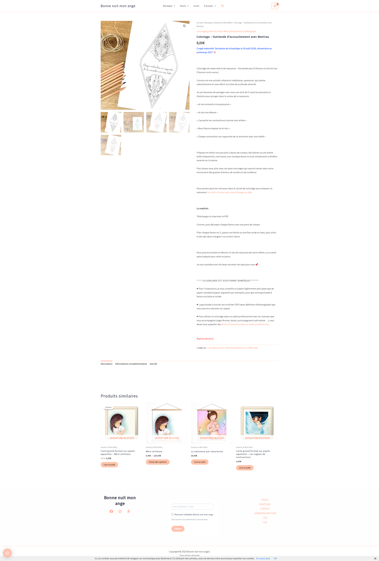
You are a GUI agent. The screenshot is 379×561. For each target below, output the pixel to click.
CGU (265, 517)
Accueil (200, 22)
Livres (196, 5)
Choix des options (158, 461)
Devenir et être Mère (223, 22)
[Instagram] (120, 511)
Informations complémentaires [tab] (131, 363)
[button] (173, 6)
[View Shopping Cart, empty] (275, 6)
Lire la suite (109, 464)
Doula (183, 5)
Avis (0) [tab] (153, 363)
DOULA (265, 499)
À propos (208, 5)
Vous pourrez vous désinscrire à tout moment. (189, 520)
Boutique (167, 5)
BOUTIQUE (265, 504)
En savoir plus (263, 558)
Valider (178, 529)
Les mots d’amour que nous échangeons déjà (229, 192)
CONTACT (265, 508)
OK (275, 558)
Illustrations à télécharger (243, 31)
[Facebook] (111, 511)
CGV (265, 522)
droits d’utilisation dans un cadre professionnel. (245, 324)
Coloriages (202, 31)
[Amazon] (128, 511)
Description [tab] (106, 363)
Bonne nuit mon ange (118, 5)
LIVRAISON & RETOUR (265, 513)
